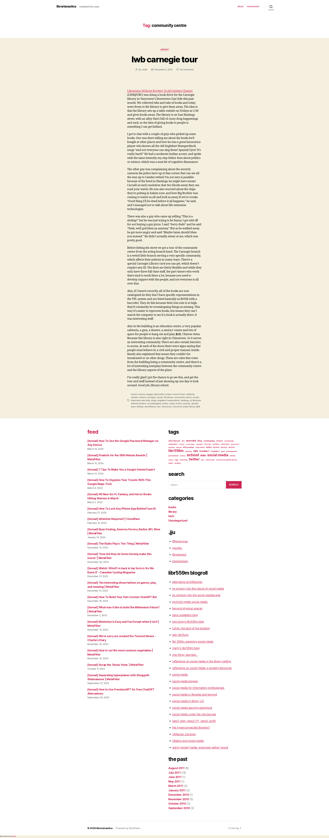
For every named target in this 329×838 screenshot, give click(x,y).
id (190, 400)
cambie (134, 397)
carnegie (151, 397)
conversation (190, 444)
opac (223, 451)
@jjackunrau (180, 541)
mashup (188, 451)
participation (231, 451)
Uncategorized (178, 520)
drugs (153, 400)
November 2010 (178, 799)
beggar (149, 394)
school (178, 403)
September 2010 (179, 808)
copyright (199, 444)
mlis (195, 451)
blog (199, 440)
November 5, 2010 (164, 69)
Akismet (14, 836)
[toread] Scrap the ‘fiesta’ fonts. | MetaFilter (115, 664)
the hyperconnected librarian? (191, 727)
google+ (177, 548)
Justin (144, 69)
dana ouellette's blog (185, 615)
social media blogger (185, 681)
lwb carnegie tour (164, 59)
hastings (185, 400)
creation (216, 444)
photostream (180, 561)
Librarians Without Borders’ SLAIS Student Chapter (160, 91)
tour (159, 406)
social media (217, 455)
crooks (196, 397)
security (186, 403)
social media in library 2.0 (188, 701)
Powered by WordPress (128, 828)
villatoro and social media (188, 740)
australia (191, 440)
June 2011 (175, 777)
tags (176, 460)
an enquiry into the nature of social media (198, 588)
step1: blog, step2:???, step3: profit (194, 721)
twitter (194, 459)
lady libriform (180, 634)
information (188, 447)
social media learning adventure (192, 707)
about (240, 6)
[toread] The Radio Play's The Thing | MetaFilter (118, 543)
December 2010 (178, 794)
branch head (179, 394)
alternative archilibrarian (187, 582)
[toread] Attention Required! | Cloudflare (113, 519)
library (164, 49)
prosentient (173, 456)
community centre (182, 397)
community (229, 441)
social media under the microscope (194, 714)
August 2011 (176, 768)
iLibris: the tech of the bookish (191, 628)
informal (179, 447)
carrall (159, 397)
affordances (174, 441)
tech (171, 516)
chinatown (168, 397)
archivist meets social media (189, 601)
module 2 (215, 451)
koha (209, 447)
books (172, 507)
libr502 (224, 447)
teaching (183, 460)
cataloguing (209, 441)
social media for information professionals (198, 687)
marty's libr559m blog (185, 648)
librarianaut (179, 554)
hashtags (171, 447)
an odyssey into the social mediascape (196, 595)
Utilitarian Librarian (184, 734)
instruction (200, 447)
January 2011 (177, 790)
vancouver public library (184, 406)
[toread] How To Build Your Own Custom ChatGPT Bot (122, 597)
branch (168, 394)
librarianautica (66, 6)
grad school (235, 444)
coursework (253, 6)
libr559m (176, 451)
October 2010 (177, 803)
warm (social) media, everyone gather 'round (200, 747)
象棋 (198, 406)
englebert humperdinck (168, 400)
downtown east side (140, 400)
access (141, 394)
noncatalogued (154, 403)
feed (92, 432)
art (183, 441)
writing (177, 463)
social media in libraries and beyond (194, 694)
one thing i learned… (185, 654)
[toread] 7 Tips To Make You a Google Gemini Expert (121, 469)
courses (207, 444)
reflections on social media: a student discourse (202, 668)
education (225, 444)
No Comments (187, 69)
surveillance (150, 406)
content (181, 444)
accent (134, 394)
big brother (159, 394)
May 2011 (174, 781)
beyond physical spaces (187, 608)
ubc (202, 460)
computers (173, 444)
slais (203, 455)
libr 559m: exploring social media (192, 641)
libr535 (231, 447)
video (170, 463)
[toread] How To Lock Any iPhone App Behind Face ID (121, 508)
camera (142, 397)
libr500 (216, 447)
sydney (170, 460)
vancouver (167, 406)
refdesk (182, 456)
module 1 (204, 451)
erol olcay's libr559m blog (188, 621)
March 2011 (175, 785)
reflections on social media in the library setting (201, 661)
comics (219, 441)
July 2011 (174, 772)
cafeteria (190, 394)
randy (171, 403)
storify (232, 456)
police (165, 403)
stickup (139, 406)
